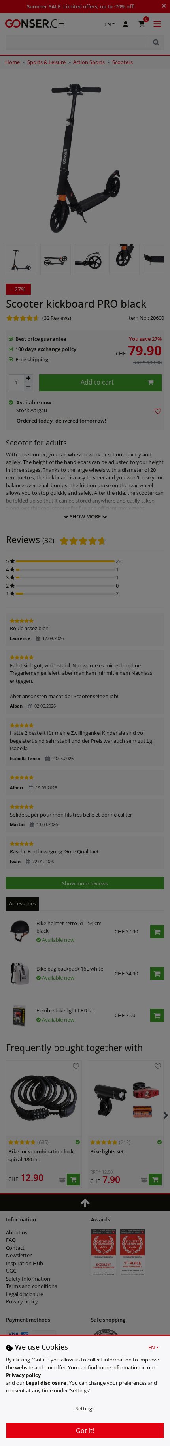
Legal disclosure (46, 1382)
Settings (85, 1408)
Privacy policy (23, 1374)
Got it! (85, 1430)
